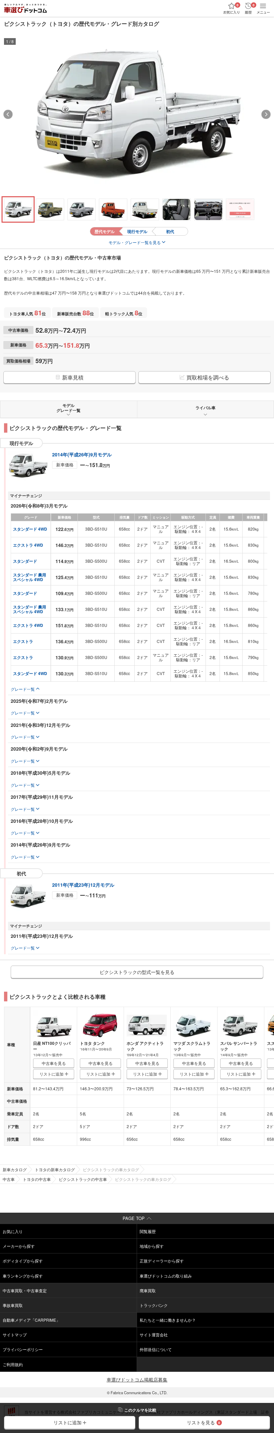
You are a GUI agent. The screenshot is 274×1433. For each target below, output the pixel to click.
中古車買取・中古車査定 (25, 1290)
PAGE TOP (134, 1218)
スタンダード (25, 561)
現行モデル (137, 231)
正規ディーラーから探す (162, 1260)
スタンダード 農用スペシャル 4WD (29, 577)
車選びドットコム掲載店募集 (137, 1379)
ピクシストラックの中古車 (83, 1179)
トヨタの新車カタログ (55, 1169)
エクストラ (23, 641)
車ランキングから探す (23, 1276)
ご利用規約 (13, 1364)
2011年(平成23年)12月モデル (83, 884)
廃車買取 (148, 1290)
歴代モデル (105, 231)
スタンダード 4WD (30, 529)
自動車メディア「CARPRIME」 (31, 1320)
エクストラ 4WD (28, 545)
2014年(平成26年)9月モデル (82, 454)
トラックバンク (154, 1305)
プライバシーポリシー (23, 1349)
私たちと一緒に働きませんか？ (168, 1320)
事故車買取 (13, 1305)
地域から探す (152, 1246)
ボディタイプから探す (23, 1260)
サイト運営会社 (154, 1334)
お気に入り (13, 1231)
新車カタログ (15, 1169)
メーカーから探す (19, 1246)
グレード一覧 (23, 689)
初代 (170, 231)
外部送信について (156, 1349)
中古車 (9, 1179)
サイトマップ (15, 1334)
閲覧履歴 (148, 1231)
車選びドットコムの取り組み (166, 1276)
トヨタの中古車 (37, 1179)
